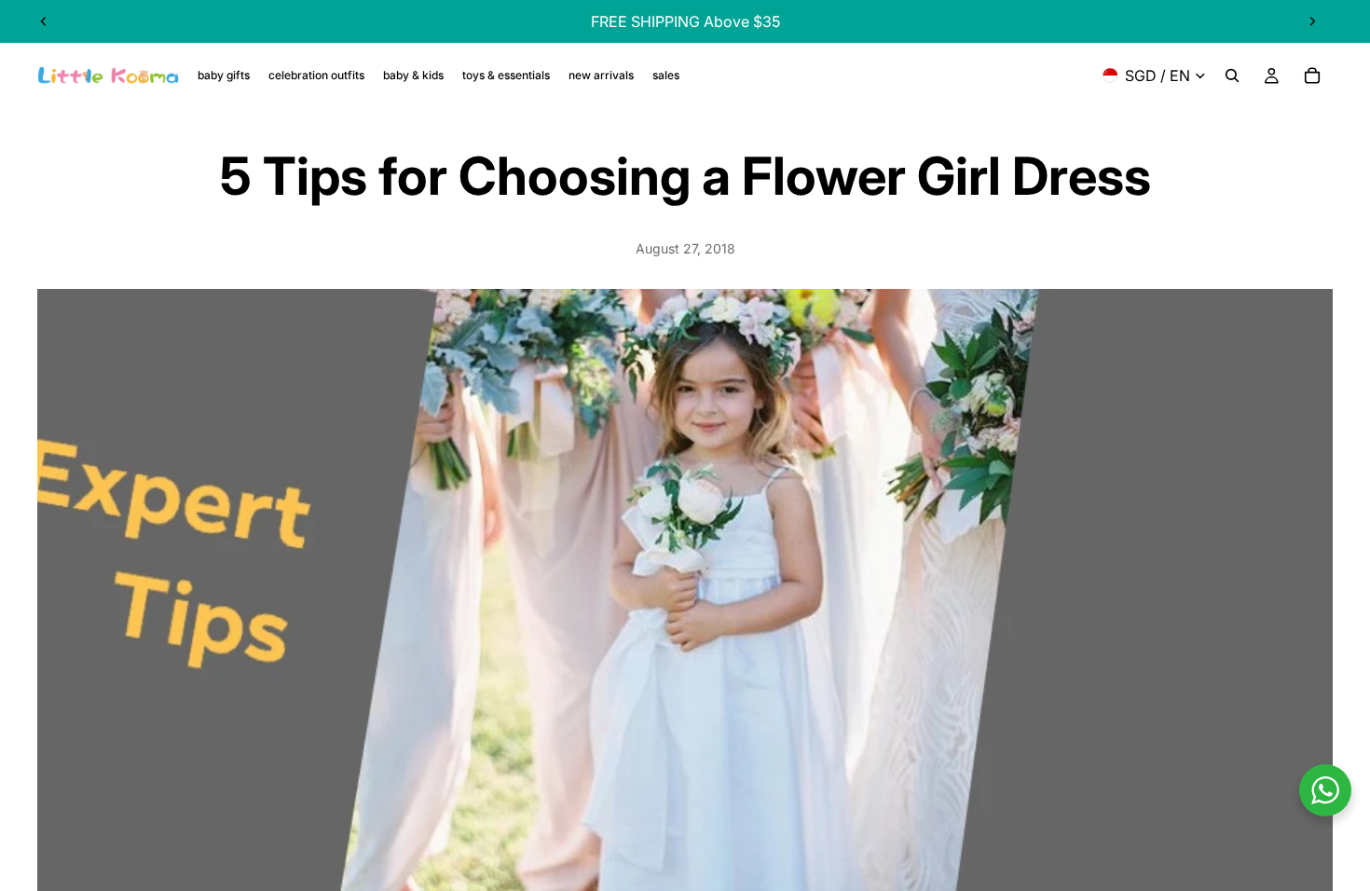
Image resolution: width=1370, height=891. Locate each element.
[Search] (1232, 75)
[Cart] (1312, 75)
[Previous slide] (43, 21)
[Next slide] (1312, 21)
